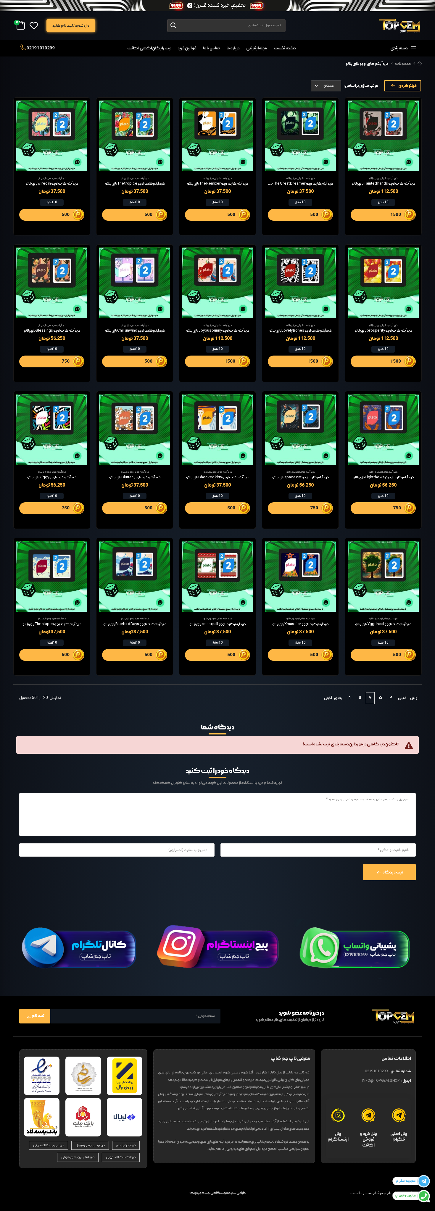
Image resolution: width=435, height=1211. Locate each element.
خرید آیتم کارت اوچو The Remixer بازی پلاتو (217, 183)
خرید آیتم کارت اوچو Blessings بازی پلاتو (52, 330)
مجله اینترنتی (257, 48)
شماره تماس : (400, 1071)
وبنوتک (195, 1193)
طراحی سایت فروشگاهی (228, 1193)
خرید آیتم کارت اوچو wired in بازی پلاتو (51, 183)
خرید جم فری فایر (126, 1145)
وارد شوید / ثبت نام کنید (70, 25)
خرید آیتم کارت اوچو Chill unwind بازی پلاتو (135, 330)
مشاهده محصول (383, 164)
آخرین (328, 697)
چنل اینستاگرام (338, 1136)
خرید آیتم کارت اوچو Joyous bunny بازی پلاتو (217, 330)
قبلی (402, 697)
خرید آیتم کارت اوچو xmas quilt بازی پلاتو (217, 624)
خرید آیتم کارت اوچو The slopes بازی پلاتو (51, 624)
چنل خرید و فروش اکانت (368, 1139)
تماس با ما (211, 48)
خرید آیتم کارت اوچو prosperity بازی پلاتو (383, 330)
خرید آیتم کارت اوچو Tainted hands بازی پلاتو (383, 183)
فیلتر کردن (407, 85)
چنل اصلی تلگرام (398, 1136)
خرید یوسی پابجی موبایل (90, 1145)
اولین (414, 697)
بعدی (338, 697)
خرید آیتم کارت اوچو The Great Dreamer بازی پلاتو (297, 183)
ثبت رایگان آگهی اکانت (149, 48)
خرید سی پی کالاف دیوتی (48, 1145)
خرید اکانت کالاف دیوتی (121, 1157)
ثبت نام (37, 1015)
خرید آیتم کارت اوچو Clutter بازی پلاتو (134, 477)
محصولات (403, 63)
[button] (389, 48)
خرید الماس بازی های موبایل (77, 1157)
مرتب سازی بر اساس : (361, 85)
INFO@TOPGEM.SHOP (381, 1080)
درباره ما (233, 48)
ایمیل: (406, 1080)
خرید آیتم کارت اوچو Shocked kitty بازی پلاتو (217, 477)
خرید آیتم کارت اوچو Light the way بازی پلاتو (383, 477)
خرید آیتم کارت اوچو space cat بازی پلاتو (300, 477)
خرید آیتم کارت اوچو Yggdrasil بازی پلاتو (383, 624)
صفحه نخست (285, 48)
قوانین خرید (187, 48)
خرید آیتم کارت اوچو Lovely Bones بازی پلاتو (300, 330)
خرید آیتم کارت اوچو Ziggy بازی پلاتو (51, 477)
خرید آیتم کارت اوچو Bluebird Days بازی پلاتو (134, 624)
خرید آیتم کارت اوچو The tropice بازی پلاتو (135, 183)
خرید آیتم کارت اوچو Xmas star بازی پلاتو (300, 624)
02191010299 (40, 48)
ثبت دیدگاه (393, 872)
